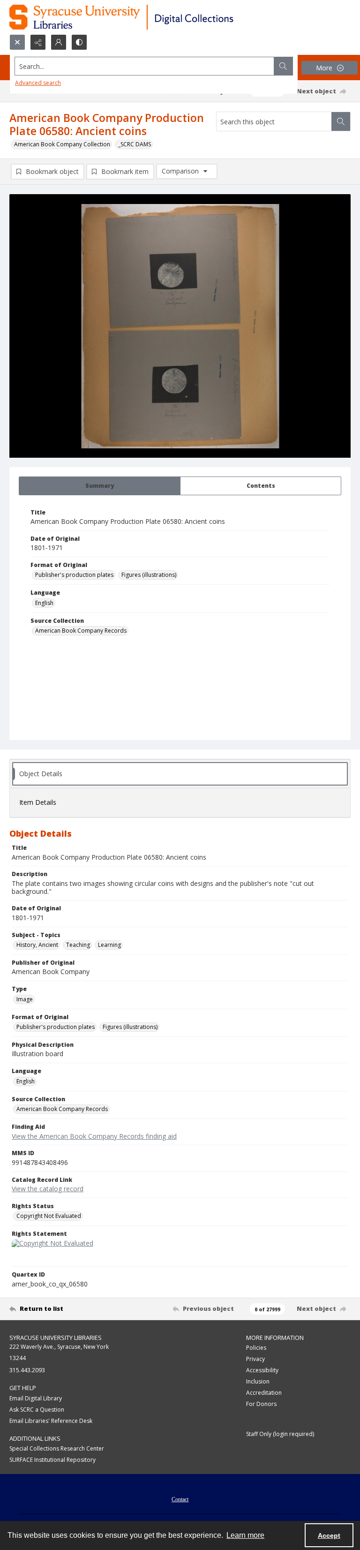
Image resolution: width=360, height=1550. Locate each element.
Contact (180, 1499)
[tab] (99, 486)
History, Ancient (37, 945)
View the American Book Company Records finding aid (94, 1136)
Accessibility (262, 1370)
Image (24, 999)
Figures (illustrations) (148, 575)
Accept (329, 1535)
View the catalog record (47, 1188)
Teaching (78, 945)
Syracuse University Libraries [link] (55, 1337)
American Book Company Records (81, 631)
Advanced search (38, 83)
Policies (256, 1348)
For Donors (261, 1404)
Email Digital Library (35, 1398)
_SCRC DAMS (134, 144)
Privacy (255, 1359)
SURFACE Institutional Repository (52, 1460)
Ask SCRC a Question (36, 1410)
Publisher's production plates (74, 575)
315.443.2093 (27, 1370)
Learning (109, 945)
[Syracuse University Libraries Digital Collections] (148, 17)
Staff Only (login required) (280, 1434)
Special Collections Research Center (56, 1448)
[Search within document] (340, 121)
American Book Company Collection (62, 144)
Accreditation (264, 1393)
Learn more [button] (245, 1535)
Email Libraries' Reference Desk (50, 1421)
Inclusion (258, 1381)
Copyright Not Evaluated (48, 1216)
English (44, 603)
